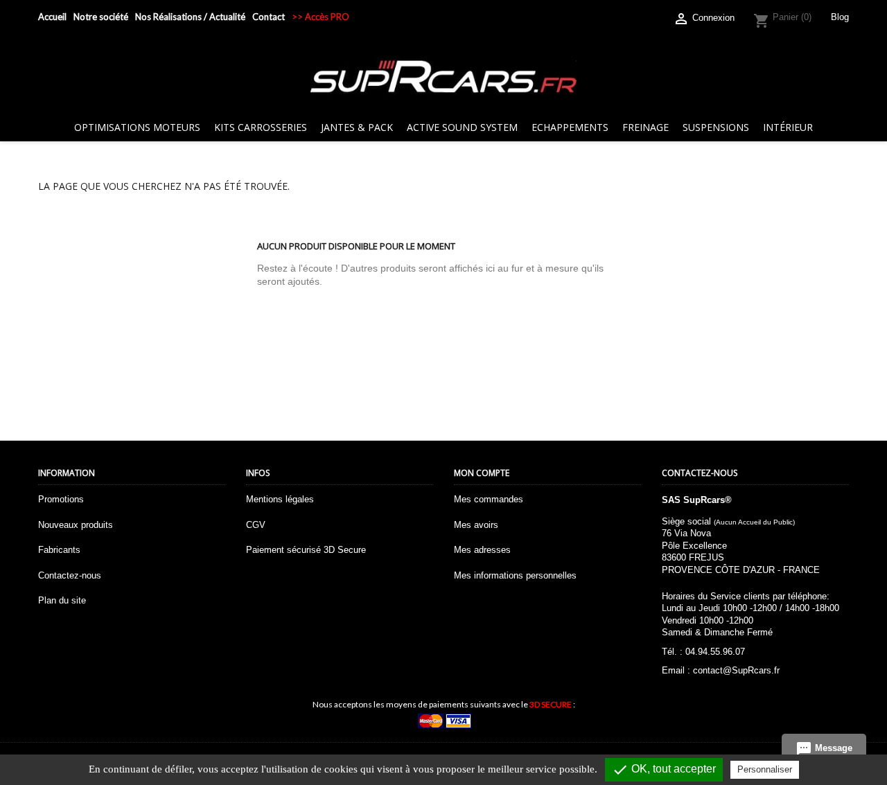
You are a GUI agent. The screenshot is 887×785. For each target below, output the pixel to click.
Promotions (61, 499)
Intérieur (788, 127)
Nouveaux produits (75, 525)
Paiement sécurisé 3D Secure (306, 550)
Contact (268, 16)
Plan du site (62, 600)
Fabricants (59, 550)
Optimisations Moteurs (137, 127)
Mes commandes (488, 499)
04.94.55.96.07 (715, 651)
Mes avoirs (476, 525)
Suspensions (716, 127)
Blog (840, 17)
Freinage (645, 127)
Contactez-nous (69, 575)
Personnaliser (764, 769)
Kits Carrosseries (260, 127)
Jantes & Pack (357, 127)
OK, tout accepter (664, 769)
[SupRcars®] (443, 76)
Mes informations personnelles (515, 575)
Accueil (52, 16)
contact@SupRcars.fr (736, 670)
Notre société (100, 16)
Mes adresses (482, 550)
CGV (255, 525)
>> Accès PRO (320, 16)
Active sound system (462, 127)
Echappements (570, 127)
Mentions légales (280, 499)
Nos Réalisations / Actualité (190, 16)
